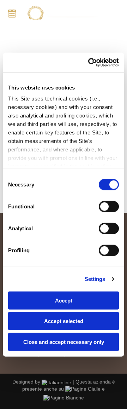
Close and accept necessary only (63, 342)
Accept (63, 300)
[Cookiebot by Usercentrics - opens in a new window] (89, 62)
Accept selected (63, 321)
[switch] (109, 206)
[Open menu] (117, 13)
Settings (95, 279)
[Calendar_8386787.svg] (12, 15)
